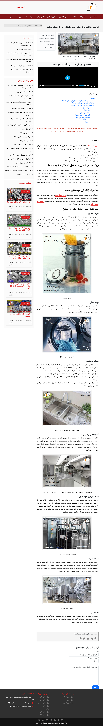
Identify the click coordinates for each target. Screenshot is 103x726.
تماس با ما (10, 17)
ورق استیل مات (60, 195)
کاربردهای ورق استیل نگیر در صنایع (83, 105)
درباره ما (19, 17)
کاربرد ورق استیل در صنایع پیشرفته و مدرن (19, 159)
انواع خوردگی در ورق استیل (23, 163)
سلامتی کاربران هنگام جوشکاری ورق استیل (19, 125)
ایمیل (97, 658)
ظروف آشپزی (86, 108)
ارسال (95, 687)
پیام (97, 664)
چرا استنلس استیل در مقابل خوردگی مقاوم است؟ (78, 100)
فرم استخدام (29, 17)
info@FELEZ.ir (15, 706)
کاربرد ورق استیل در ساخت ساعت (22, 129)
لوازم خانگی (87, 110)
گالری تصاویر (51, 17)
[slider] (56, 86)
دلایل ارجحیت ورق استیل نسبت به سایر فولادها (18, 171)
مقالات (74, 17)
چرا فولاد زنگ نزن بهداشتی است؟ (83, 103)
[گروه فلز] (91, 6)
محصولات (83, 17)
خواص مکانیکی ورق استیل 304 (22, 145)
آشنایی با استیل (64, 17)
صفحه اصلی (93, 17)
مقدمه (93, 98)
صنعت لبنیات (86, 120)
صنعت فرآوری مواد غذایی (82, 117)
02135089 (21, 7)
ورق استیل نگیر (92, 145)
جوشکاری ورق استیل (25, 133)
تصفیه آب (87, 122)
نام (98, 651)
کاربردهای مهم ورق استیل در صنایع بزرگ (20, 155)
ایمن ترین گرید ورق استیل (24, 174)
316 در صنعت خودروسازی (24, 49)
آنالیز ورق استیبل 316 (25, 141)
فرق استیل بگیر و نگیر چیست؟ (22, 137)
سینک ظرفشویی (85, 112)
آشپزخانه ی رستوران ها (83, 115)
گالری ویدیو (40, 17)
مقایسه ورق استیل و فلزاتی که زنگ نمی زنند (19, 167)
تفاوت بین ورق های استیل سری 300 (21, 66)
